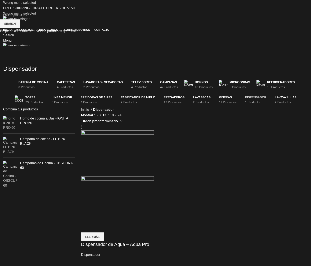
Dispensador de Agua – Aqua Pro (115, 244)
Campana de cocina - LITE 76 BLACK (42, 141)
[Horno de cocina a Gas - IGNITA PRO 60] (10, 123)
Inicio (85, 109)
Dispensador (90, 254)
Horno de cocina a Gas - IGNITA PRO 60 (44, 121)
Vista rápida (86, 227)
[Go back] (8, 59)
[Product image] (117, 199)
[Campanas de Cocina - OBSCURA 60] (10, 174)
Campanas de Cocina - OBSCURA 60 (46, 165)
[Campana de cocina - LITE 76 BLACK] (10, 145)
